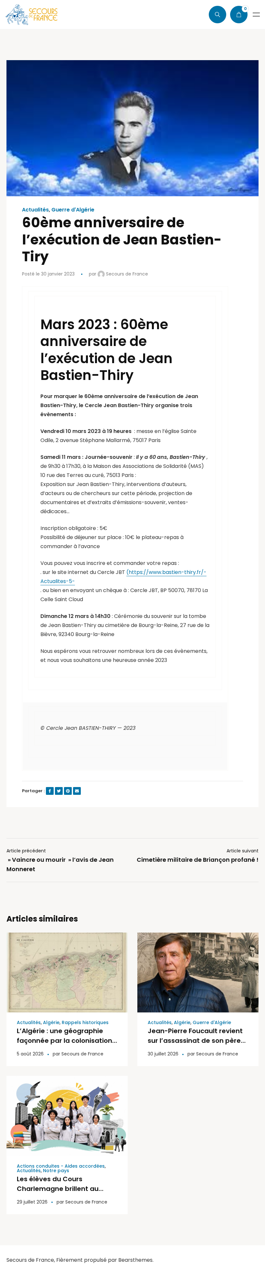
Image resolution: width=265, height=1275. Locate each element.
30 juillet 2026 (163, 1054)
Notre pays (56, 1170)
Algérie (51, 1022)
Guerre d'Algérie (72, 210)
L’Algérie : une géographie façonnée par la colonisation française (64, 1040)
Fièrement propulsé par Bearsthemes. (105, 1260)
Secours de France (126, 274)
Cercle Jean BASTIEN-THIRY (81, 728)
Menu (256, 14)
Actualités (35, 210)
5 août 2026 (30, 1054)
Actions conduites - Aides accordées (61, 1166)
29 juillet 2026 (32, 1202)
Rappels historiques (85, 1022)
